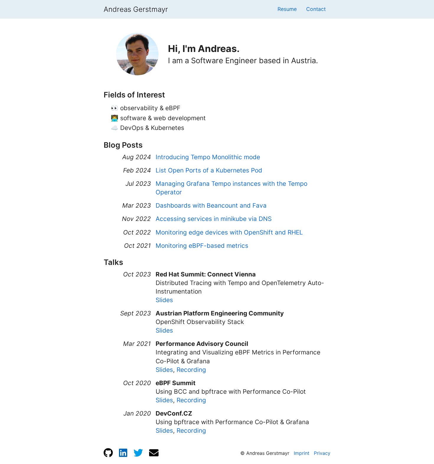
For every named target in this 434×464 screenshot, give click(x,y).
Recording (191, 369)
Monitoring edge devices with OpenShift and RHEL (229, 232)
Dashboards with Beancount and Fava (211, 205)
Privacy (322, 453)
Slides (164, 300)
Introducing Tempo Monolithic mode (208, 157)
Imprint (301, 453)
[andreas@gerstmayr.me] (154, 453)
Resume (287, 9)
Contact (316, 9)
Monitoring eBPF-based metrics (202, 245)
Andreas (136, 9)
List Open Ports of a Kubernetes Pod (209, 170)
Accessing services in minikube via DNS (214, 218)
